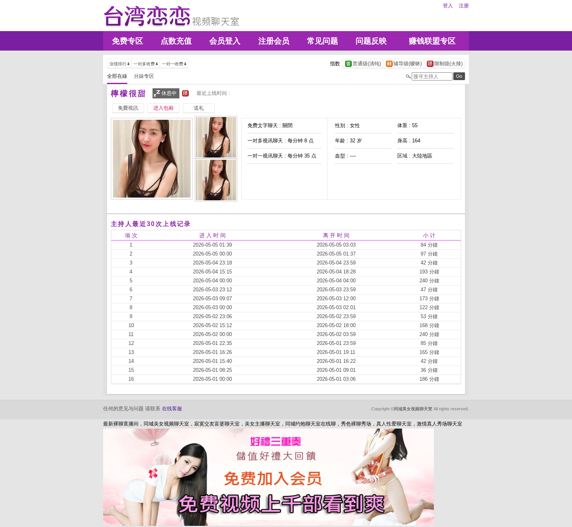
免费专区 (127, 41)
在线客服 (172, 408)
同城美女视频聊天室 (413, 408)
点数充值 (176, 41)
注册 (464, 6)
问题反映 (371, 41)
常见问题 (322, 41)
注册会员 (274, 41)
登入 (448, 6)
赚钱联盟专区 (432, 41)
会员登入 (224, 41)
